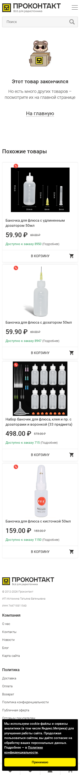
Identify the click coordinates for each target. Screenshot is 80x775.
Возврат (8, 694)
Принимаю (40, 762)
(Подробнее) (51, 244)
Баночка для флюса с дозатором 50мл (39, 322)
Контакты (9, 632)
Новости (8, 640)
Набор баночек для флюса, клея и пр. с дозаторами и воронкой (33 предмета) (39, 421)
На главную (40, 113)
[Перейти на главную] (31, 12)
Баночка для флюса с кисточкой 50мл (38, 521)
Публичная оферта (15, 710)
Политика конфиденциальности (25, 702)
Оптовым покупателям (18, 718)
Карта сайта (11, 656)
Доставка (9, 678)
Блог (5, 648)
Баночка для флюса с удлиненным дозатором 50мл (35, 223)
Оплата (7, 686)
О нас (6, 624)
